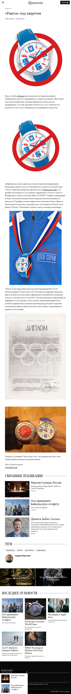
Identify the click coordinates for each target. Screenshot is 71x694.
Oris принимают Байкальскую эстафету (45, 502)
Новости (8, 8)
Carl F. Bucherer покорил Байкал (10, 649)
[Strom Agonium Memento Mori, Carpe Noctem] (53, 577)
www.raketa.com (11, 467)
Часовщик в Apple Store (57, 616)
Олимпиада (10, 550)
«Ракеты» (21, 96)
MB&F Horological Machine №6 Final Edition (34, 650)
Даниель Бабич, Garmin (45, 519)
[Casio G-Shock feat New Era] (17, 577)
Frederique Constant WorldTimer (34, 623)
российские (29, 550)
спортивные (40, 550)
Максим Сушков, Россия (46, 482)
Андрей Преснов (22, 555)
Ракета (19, 550)
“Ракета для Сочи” (49, 189)
